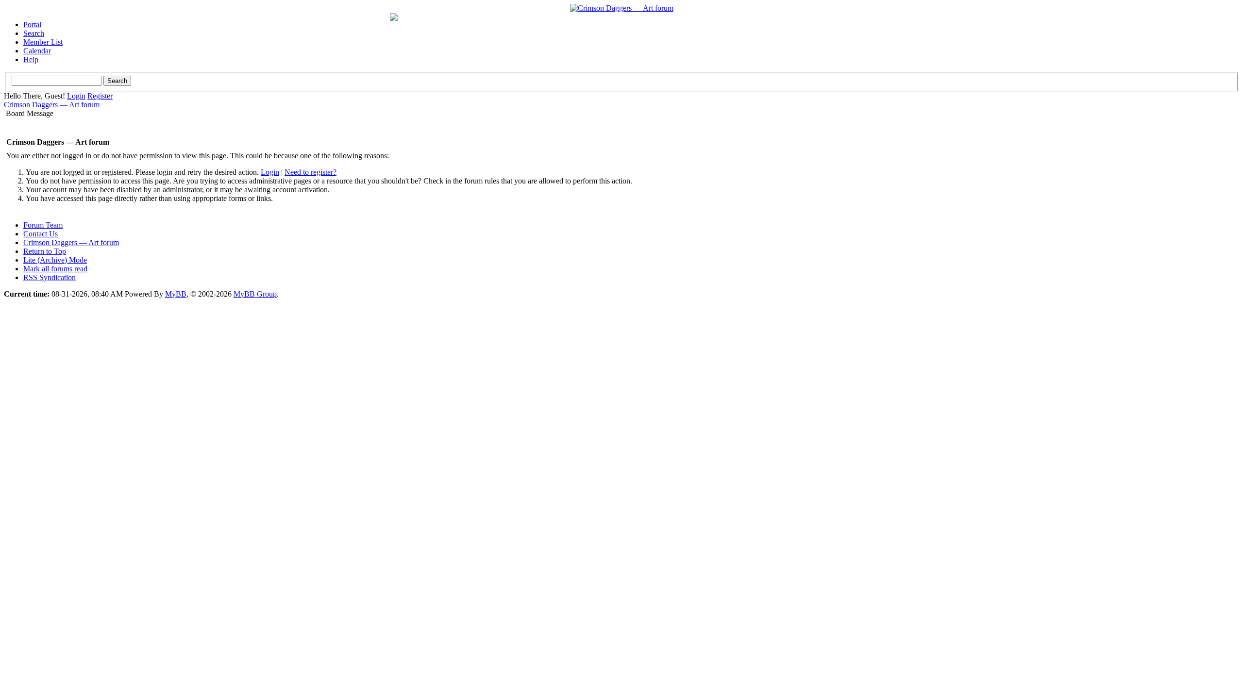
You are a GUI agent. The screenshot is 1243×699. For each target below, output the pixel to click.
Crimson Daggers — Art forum (52, 104)
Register (100, 96)
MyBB (175, 294)
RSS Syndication (49, 277)
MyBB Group (255, 294)
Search (33, 33)
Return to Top (44, 251)
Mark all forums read (55, 269)
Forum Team (43, 225)
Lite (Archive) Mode (55, 260)
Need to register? (310, 172)
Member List (43, 42)
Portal (32, 24)
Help (30, 59)
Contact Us (40, 234)
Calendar (37, 51)
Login (76, 96)
